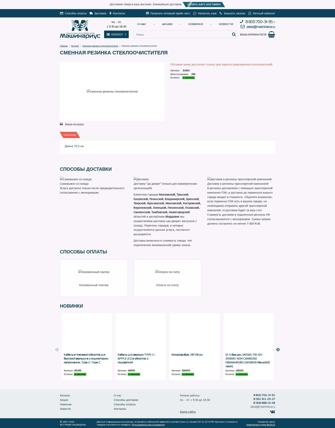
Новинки (195, 24)
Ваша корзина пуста (253, 34)
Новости (226, 24)
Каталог (65, 395)
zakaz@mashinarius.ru (261, 26)
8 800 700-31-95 (259, 22)
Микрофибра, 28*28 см (187, 354)
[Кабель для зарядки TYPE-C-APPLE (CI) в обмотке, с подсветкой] (141, 333)
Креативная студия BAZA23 (260, 424)
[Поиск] (234, 34)
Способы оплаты (125, 404)
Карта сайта (188, 411)
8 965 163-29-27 (264, 399)
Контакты (120, 409)
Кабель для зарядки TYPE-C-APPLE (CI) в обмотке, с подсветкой (136, 358)
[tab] (69, 135)
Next (278, 350)
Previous (57, 350)
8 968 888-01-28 (264, 402)
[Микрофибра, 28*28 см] (195, 333)
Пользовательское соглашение (148, 424)
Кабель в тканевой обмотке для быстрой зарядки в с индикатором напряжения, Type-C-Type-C (86, 358)
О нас (141, 24)
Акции (167, 24)
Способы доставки (126, 400)
